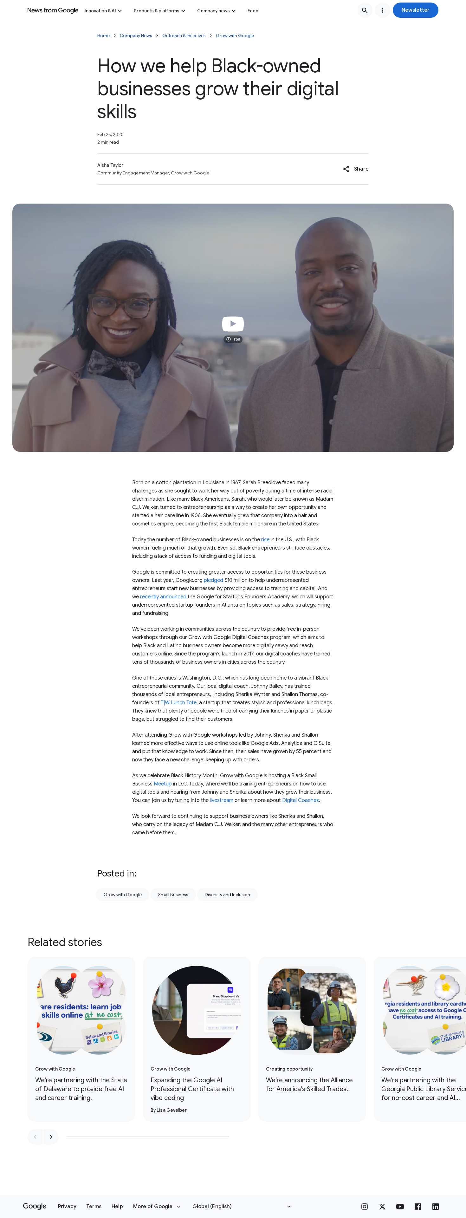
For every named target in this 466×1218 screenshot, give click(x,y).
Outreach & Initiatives (184, 35)
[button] (415, 10)
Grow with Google (235, 35)
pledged (214, 580)
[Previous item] (35, 1136)
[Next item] (51, 1136)
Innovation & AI (100, 11)
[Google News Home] (53, 10)
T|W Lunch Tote (179, 703)
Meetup (163, 784)
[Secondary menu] (382, 10)
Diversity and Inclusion (227, 894)
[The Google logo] (35, 1206)
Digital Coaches (300, 800)
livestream (221, 800)
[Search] (364, 10)
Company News (136, 35)
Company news (213, 11)
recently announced (163, 597)
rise (265, 540)
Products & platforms (156, 11)
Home (103, 35)
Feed (253, 11)
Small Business (173, 894)
